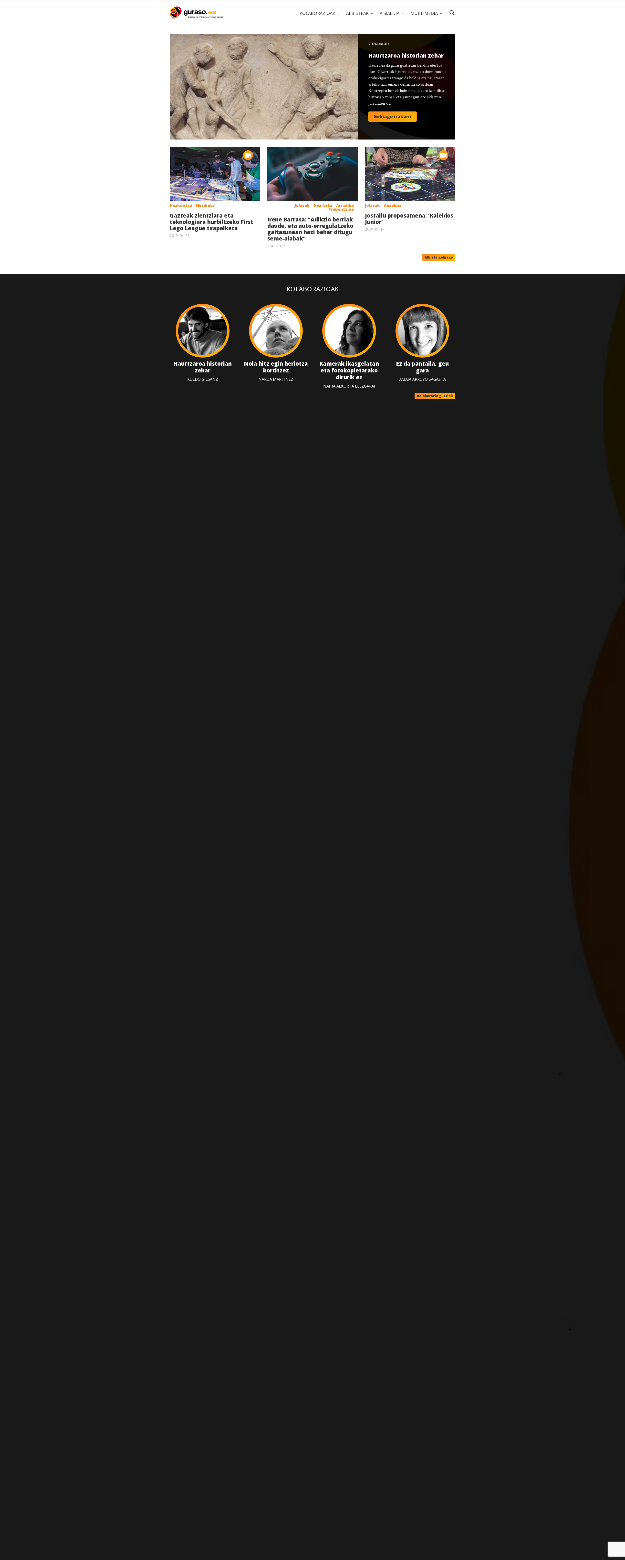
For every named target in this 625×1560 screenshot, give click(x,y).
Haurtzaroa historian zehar (203, 367)
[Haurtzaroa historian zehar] (264, 87)
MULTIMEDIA (424, 13)
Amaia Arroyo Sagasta (422, 379)
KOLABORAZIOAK (318, 13)
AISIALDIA (390, 13)
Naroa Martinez (276, 379)
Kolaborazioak (312, 288)
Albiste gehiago (439, 257)
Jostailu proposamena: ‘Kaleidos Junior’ (409, 218)
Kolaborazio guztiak (435, 396)
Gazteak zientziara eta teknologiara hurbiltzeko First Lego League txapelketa (211, 222)
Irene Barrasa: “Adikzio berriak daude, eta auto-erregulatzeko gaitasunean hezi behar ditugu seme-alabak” (310, 229)
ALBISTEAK (358, 13)
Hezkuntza (181, 205)
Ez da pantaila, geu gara (422, 367)
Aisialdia (345, 205)
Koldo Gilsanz (202, 379)
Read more (392, 116)
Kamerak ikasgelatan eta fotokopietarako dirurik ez (349, 370)
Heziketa (205, 205)
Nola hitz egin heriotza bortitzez (276, 367)
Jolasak (302, 205)
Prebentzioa (341, 209)
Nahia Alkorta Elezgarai (349, 386)
